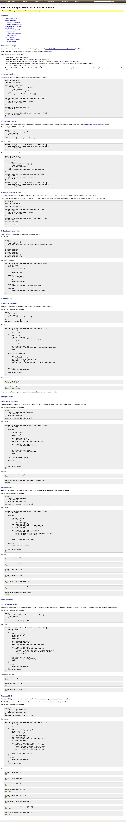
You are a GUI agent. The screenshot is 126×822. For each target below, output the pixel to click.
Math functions (9, 28)
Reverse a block (11, 41)
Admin (123, 821)
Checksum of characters (14, 33)
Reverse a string (11, 35)
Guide (25, 1)
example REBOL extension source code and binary (60, 49)
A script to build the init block (15, 24)
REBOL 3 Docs (10, 1)
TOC (2, 4)
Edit (120, 4)
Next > (9, 4)
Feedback (118, 821)
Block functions (9, 37)
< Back (5, 4)
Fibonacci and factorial (13, 30)
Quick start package (11, 18)
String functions (10, 32)
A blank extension (10, 20)
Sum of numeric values (13, 39)
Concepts (37, 1)
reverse (21, 490)
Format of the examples (13, 22)
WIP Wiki (67, 821)
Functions (51, 1)
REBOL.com (61, 821)
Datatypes (65, 1)
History (123, 4)
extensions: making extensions (94, 124)
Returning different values (13, 26)
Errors (77, 1)
